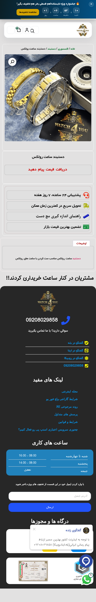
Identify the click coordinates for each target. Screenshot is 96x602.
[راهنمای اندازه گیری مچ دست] (86, 216)
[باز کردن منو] (11, 30)
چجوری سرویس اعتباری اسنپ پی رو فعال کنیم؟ (48, 429)
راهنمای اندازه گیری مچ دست (58, 216)
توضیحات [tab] (81, 243)
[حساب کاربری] (27, 30)
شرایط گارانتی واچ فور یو (62, 399)
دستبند (52, 49)
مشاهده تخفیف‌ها (27, 12)
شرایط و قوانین (68, 422)
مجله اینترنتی (70, 391)
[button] (12, 62)
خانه (73, 49)
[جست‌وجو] (35, 30)
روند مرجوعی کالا (67, 406)
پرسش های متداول (66, 414)
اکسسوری (63, 49)
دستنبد (77, 258)
